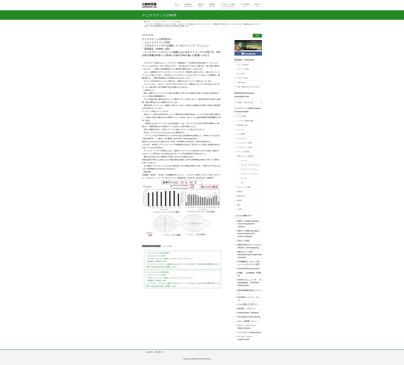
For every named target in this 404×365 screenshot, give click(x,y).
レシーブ (244, 160)
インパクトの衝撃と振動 (245, 121)
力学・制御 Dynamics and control (248, 87)
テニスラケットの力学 (244, 147)
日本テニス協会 (243, 240)
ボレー (243, 182)
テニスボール (241, 138)
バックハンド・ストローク (249, 174)
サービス (244, 178)
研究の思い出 (241, 196)
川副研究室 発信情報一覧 (154, 352)
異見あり (240, 191)
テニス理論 (241, 134)
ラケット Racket (242, 64)
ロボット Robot (242, 78)
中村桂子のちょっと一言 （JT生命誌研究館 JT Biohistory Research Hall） (249, 282)
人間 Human (241, 82)
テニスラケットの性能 (244, 143)
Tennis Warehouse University (248, 268)
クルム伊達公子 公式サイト (248, 304)
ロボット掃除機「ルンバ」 (248, 321)
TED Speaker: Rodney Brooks (249, 317)
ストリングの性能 (167, 246)
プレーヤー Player (243, 69)
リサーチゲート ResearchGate (249, 332)
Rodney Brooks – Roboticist (248, 313)
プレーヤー (241, 129)
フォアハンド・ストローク (249, 169)
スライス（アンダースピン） (250, 165)
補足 (238, 205)
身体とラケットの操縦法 (245, 156)
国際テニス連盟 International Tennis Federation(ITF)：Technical (248, 224)
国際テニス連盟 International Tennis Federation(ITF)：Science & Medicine (248, 233)
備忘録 (239, 200)
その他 (239, 209)
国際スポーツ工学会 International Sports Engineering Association (250, 254)
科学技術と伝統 (242, 125)
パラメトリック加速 (244, 187)
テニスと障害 (241, 116)
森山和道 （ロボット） (247, 308)
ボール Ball (241, 73)
